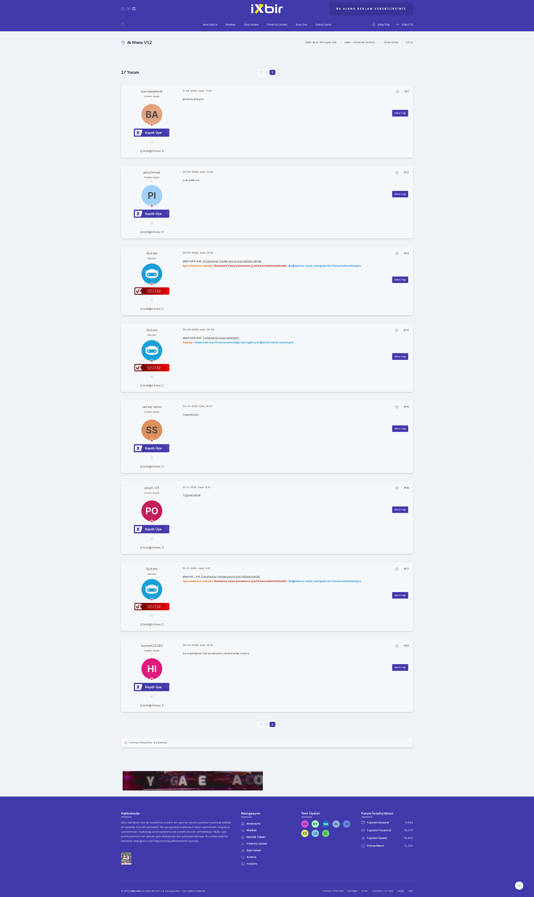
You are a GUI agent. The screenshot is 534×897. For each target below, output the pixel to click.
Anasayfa (253, 824)
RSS (411, 891)
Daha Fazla (323, 25)
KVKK (364, 891)
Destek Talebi (256, 837)
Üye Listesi (251, 25)
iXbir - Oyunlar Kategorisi (361, 42)
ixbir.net (136, 891)
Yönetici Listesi (277, 25)
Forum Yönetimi (333, 891)
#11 (406, 91)
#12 (406, 172)
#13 (406, 253)
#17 (406, 569)
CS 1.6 (409, 42)
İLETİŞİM (352, 891)
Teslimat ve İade (382, 891)
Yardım (252, 864)
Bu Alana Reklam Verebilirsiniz (371, 9)
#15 (406, 407)
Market (231, 25)
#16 (406, 488)
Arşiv (400, 891)
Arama (251, 857)
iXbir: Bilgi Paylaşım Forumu (321, 42)
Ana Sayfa (210, 25)
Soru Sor (301, 25)
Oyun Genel (391, 42)
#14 (406, 330)
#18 (406, 646)
